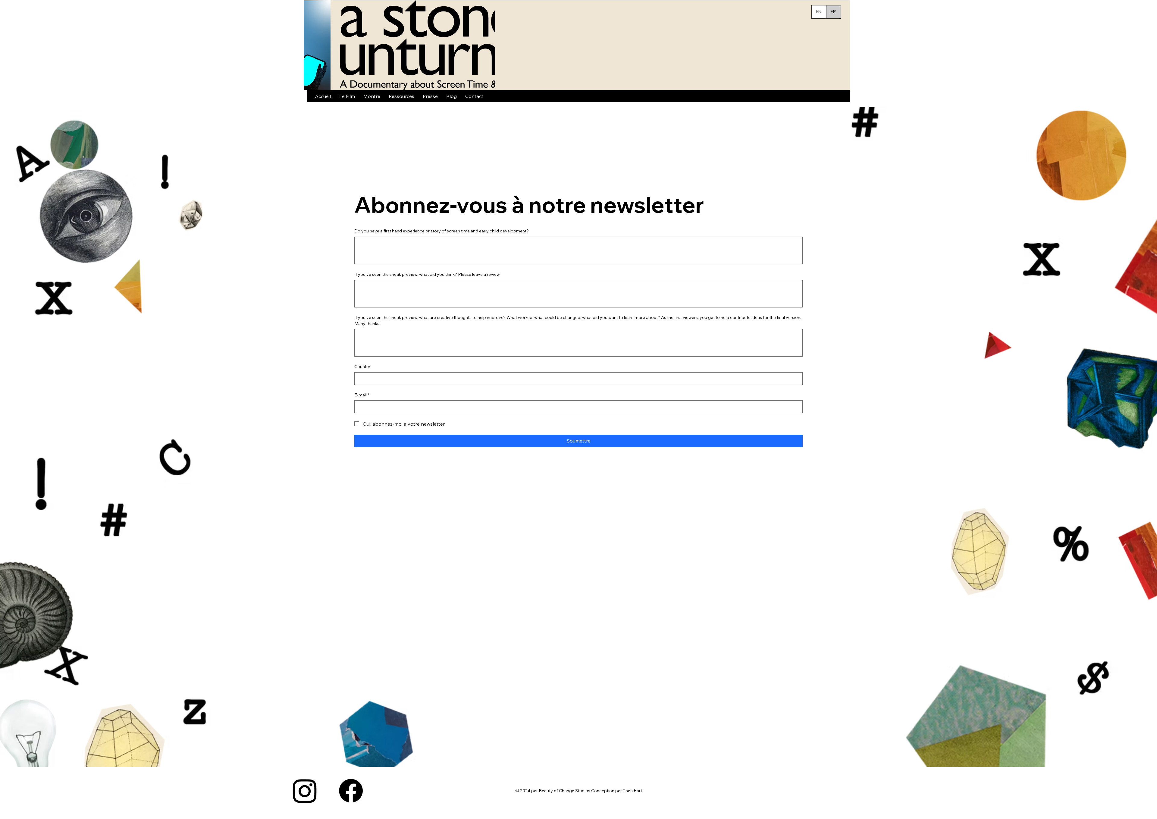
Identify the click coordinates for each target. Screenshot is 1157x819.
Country (362, 366)
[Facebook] (351, 790)
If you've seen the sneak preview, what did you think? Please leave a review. (427, 274)
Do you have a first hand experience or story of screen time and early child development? (441, 231)
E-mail (361, 395)
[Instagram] (305, 790)
